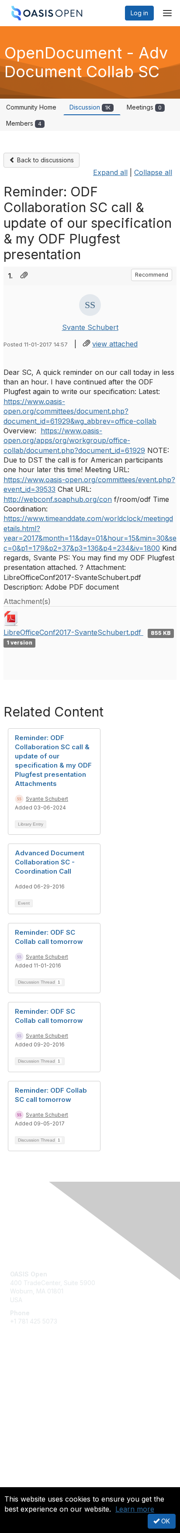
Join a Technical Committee (50, 1404)
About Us (23, 1483)
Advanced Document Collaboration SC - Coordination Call (49, 862)
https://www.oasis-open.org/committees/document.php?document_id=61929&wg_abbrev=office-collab (79, 411)
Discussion (90, 107)
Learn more (134, 1509)
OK (164, 1521)
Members (24, 123)
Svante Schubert (90, 327)
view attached (115, 344)
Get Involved (28, 1378)
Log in (139, 13)
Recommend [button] (151, 274)
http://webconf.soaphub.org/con (57, 499)
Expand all (110, 172)
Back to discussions (44, 160)
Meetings (144, 107)
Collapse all (153, 172)
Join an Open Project (40, 1391)
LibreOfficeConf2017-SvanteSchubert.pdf (73, 632)
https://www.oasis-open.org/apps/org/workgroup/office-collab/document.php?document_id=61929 (74, 440)
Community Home (31, 107)
